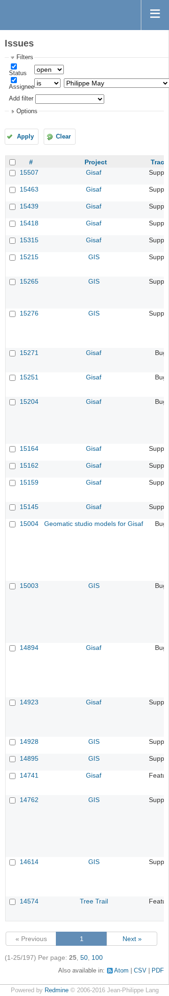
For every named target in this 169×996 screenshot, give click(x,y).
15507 (29, 172)
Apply (25, 136)
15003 (29, 585)
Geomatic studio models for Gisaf (93, 523)
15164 (29, 448)
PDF (158, 970)
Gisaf (93, 172)
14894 (29, 647)
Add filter (21, 98)
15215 (29, 257)
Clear (63, 136)
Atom (121, 970)
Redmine (57, 990)
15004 (29, 523)
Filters (24, 57)
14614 (29, 861)
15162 (29, 465)
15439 (29, 206)
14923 (29, 702)
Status (18, 73)
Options (27, 111)
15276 (29, 313)
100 (97, 957)
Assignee (21, 87)
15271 (29, 352)
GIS (94, 257)
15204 (29, 401)
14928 (29, 741)
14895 (29, 758)
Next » (132, 938)
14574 (29, 901)
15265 (29, 281)
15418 (29, 223)
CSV (140, 970)
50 (84, 957)
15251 (29, 377)
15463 (29, 189)
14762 (29, 799)
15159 (29, 482)
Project (95, 162)
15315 (29, 240)
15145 (29, 506)
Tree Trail (94, 901)
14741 (29, 775)
